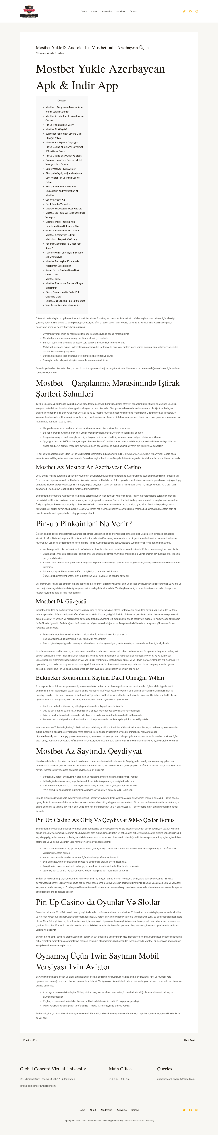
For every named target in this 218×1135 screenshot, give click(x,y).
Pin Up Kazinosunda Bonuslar (61, 186)
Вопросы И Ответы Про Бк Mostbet (65, 301)
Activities (122, 1110)
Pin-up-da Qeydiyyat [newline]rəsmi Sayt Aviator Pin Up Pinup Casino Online (64, 178)
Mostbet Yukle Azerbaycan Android (64, 208)
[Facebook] (190, 11)
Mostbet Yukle (53, 279)
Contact (135, 1110)
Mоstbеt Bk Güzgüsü (56, 129)
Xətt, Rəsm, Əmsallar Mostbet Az (63, 305)
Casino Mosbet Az (55, 199)
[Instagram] (196, 11)
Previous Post (29, 1040)
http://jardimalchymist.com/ (50, 736)
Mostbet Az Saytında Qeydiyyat (62, 142)
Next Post (191, 1040)
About (93, 1110)
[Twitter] (184, 11)
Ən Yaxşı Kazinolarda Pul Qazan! (62, 230)
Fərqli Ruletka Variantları (58, 204)
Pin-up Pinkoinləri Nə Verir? (60, 124)
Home (82, 1110)
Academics (106, 1110)
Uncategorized (45, 53)
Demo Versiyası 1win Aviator (60, 169)
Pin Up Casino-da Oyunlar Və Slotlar (64, 155)
